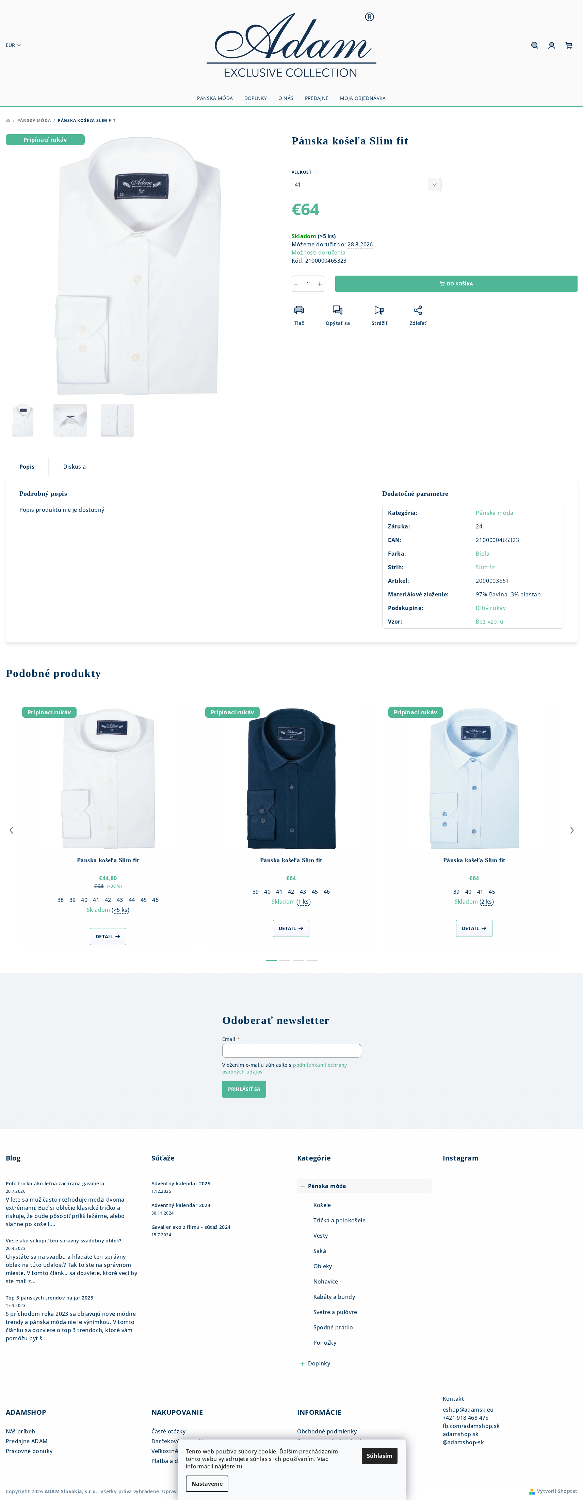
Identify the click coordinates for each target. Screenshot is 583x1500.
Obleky (322, 1266)
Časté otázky (168, 1431)
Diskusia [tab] (74, 466)
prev (11, 830)
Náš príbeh (20, 1431)
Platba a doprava (174, 1461)
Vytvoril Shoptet (557, 1491)
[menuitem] (215, 98)
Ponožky (325, 1342)
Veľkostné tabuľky (175, 1451)
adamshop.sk (461, 1434)
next (572, 830)
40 (84, 900)
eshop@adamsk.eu (468, 1409)
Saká (319, 1251)
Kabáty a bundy (334, 1297)
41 (96, 900)
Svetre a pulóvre (335, 1312)
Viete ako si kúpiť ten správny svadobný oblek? (64, 1240)
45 (144, 900)
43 (120, 900)
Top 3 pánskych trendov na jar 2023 (50, 1297)
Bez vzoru (489, 621)
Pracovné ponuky (29, 1451)
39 (72, 900)
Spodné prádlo (333, 1327)
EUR (10, 45)
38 (61, 900)
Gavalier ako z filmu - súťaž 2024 (191, 1227)
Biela (482, 553)
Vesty (320, 1235)
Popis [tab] (27, 466)
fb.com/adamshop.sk (471, 1426)
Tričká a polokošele (339, 1220)
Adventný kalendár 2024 (181, 1205)
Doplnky (319, 1363)
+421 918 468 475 (466, 1417)
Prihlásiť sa (244, 1089)
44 (132, 900)
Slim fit (485, 567)
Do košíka (460, 283)
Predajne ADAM (27, 1441)
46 (155, 900)
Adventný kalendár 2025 (181, 1183)
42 (108, 900)
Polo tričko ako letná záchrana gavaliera (55, 1183)
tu (239, 1466)
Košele (322, 1205)
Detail (104, 936)
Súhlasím (379, 1456)
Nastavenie (207, 1483)
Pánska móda (495, 513)
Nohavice (325, 1281)
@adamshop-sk (463, 1442)
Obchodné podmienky (327, 1431)
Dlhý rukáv (491, 608)
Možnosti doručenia (319, 252)
